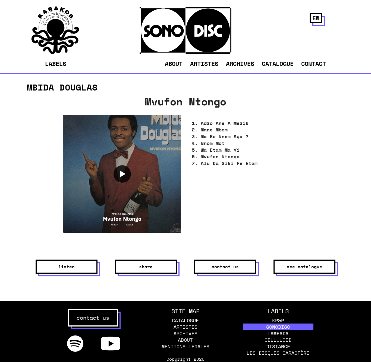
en (315, 18)
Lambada (278, 333)
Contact (313, 63)
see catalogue (304, 266)
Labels (55, 63)
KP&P (278, 320)
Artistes (204, 63)
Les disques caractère (278, 352)
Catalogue (278, 63)
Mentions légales (185, 346)
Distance (278, 346)
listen (66, 266)
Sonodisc (278, 326)
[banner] (55, 52)
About (174, 63)
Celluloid (278, 339)
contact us (93, 318)
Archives (240, 63)
